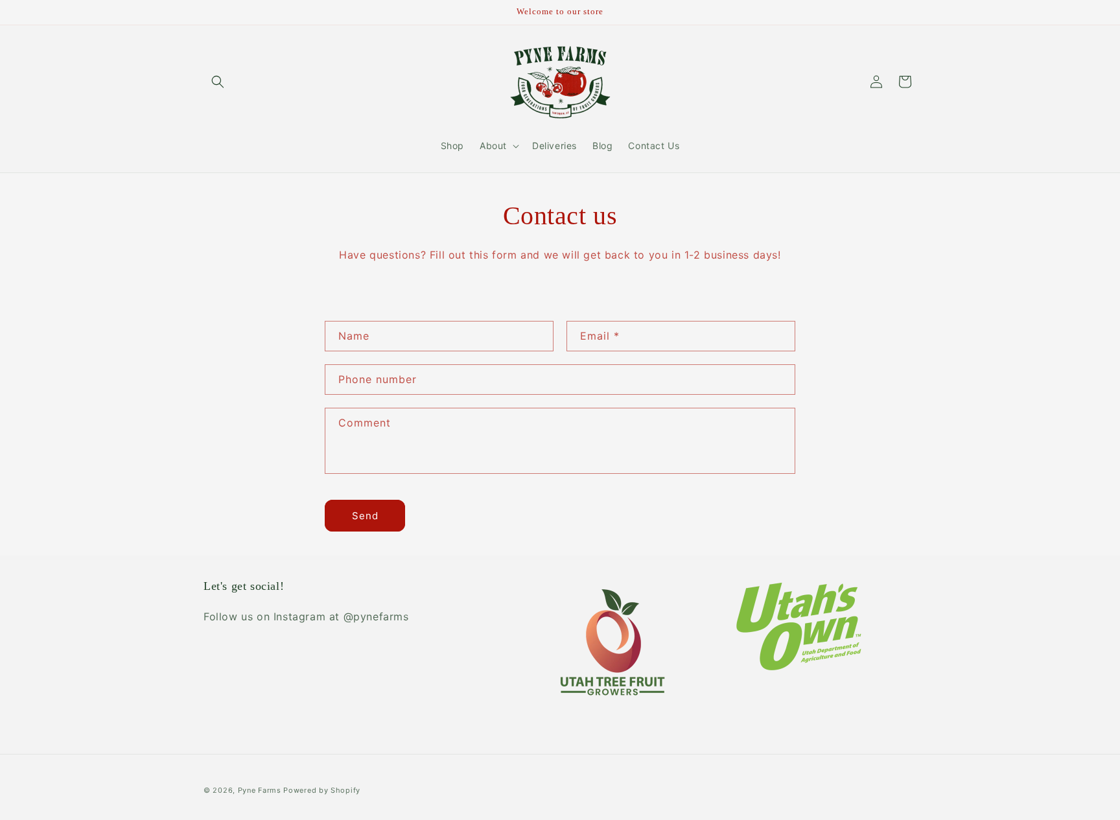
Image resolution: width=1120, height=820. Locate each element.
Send (365, 516)
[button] (218, 81)
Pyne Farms (259, 790)
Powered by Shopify (321, 790)
